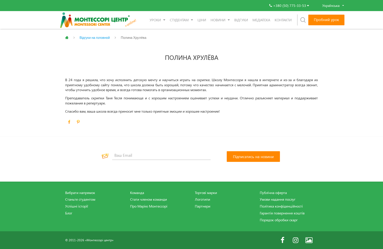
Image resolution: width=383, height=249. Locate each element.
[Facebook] (282, 240)
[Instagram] (295, 240)
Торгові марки (206, 192)
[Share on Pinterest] (78, 122)
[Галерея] (309, 240)
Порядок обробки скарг (279, 220)
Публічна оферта (273, 192)
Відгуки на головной (95, 37)
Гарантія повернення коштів (282, 213)
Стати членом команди (148, 199)
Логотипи (202, 199)
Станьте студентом (80, 199)
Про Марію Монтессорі (148, 206)
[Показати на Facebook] (69, 122)
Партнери (202, 206)
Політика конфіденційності (281, 206)
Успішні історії (76, 206)
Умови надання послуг (277, 199)
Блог (68, 213)
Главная (66, 37)
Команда (137, 192)
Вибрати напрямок (80, 192)
